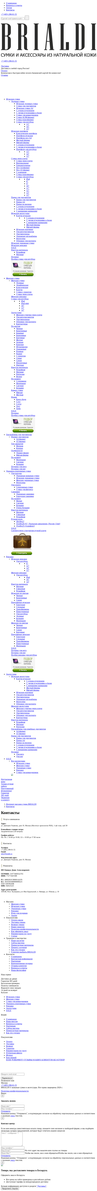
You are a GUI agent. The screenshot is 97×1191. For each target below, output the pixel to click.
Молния (19, 446)
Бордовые (20, 338)
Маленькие (21, 383)
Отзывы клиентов (19, 966)
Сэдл (18, 402)
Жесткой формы (23, 140)
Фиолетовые (21, 363)
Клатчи (19, 290)
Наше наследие (17, 940)
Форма (14, 397)
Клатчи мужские (23, 216)
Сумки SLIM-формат (25, 117)
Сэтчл (18, 404)
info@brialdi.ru (6, 854)
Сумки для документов (26, 106)
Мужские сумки (23, 763)
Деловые (20, 283)
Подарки (15, 257)
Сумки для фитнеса (24, 489)
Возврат (9, 1046)
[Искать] (27, 17)
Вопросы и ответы (14, 5)
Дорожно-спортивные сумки (18, 1004)
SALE (13, 248)
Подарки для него (19, 466)
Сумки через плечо (19, 158)
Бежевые (20, 333)
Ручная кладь (16, 519)
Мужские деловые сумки (27, 104)
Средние (20, 386)
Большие (20, 388)
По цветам (15, 326)
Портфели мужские (24, 136)
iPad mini (25, 303)
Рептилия (20, 374)
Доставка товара (18, 922)
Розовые (19, 351)
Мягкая (19, 392)
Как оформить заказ (19, 931)
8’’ (27, 181)
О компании (11, 3)
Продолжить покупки (10, 1189)
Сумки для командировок (27, 115)
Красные (20, 344)
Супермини (21, 381)
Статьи (14, 936)
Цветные (20, 365)
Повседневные (22, 611)
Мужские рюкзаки (19, 245)
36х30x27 (20, 521)
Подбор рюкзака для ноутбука (24, 655)
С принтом (21, 356)
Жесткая (19, 395)
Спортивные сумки (24, 487)
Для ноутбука (22, 561)
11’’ (27, 188)
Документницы (23, 234)
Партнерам (16, 961)
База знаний (11, 1057)
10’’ (27, 186)
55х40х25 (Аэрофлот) (25, 526)
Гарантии (10, 1048)
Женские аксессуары (20, 706)
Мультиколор (22, 347)
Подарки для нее (18, 469)
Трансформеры (22, 609)
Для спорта (16, 485)
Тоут (18, 406)
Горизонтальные (23, 165)
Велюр (19, 376)
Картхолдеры (22, 324)
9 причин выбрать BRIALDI (23, 952)
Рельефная (20, 252)
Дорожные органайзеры (26, 236)
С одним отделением (25, 110)
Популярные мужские (20, 602)
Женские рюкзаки (19, 296)
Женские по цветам (19, 623)
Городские (20, 605)
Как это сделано (18, 950)
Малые (19, 501)
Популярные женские (20, 634)
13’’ (27, 124)
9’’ (27, 184)
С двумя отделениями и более (29, 113)
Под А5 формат (23, 170)
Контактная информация (21, 959)
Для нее (19, 756)
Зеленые (19, 342)
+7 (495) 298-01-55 (9, 14)
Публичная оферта (14, 1053)
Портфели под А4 (24, 138)
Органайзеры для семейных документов (28, 729)
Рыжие (19, 354)
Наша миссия (12, 1021)
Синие (19, 360)
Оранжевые (21, 349)
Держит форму (22, 453)
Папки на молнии (24, 204)
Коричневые (21, 331)
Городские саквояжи (25, 496)
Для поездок (16, 473)
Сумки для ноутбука (25, 122)
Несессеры (20, 238)
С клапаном (21, 172)
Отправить (5, 1111)
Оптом (9, 8)
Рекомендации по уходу (21, 934)
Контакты (10, 10)
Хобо (18, 408)
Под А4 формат (23, 168)
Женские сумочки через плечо (29, 315)
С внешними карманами (26, 211)
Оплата (4, 71)
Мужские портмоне (24, 229)
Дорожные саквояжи (25, 494)
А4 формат (21, 439)
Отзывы (4, 75)
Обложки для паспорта (26, 241)
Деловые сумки (18, 101)
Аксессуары (16, 312)
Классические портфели (26, 133)
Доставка (5, 66)
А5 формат (21, 441)
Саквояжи (15, 492)
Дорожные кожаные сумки (27, 476)
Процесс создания (19, 947)
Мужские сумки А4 (24, 108)
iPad (28, 179)
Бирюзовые (21, 335)
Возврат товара (17, 924)
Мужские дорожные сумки (22, 243)
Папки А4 (20, 202)
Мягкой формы (22, 142)
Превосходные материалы (22, 945)
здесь (12, 1116)
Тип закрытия (17, 444)
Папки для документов (21, 197)
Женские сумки (18, 280)
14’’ (27, 126)
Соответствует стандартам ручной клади (28, 530)
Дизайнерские (22, 285)
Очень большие (23, 508)
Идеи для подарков (19, 913)
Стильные (20, 607)
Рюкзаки (20, 770)
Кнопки (19, 448)
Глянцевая (20, 514)
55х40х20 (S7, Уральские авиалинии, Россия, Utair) (38, 524)
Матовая (19, 254)
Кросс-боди (21, 399)
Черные (19, 328)
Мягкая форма (22, 455)
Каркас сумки (17, 390)
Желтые (19, 340)
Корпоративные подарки (22, 963)
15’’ (27, 129)
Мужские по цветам (19, 593)
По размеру (16, 379)
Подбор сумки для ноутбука (23, 259)
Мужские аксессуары (20, 213)
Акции (14, 915)
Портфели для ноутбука (26, 149)
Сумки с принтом (23, 292)
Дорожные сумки (23, 768)
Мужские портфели (19, 131)
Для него (20, 754)
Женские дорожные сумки (27, 480)
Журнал (9, 1055)
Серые (19, 358)
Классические (22, 287)
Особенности (17, 450)
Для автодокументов (25, 232)
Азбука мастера (17, 943)
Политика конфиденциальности (25, 929)
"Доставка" (41, 1186)
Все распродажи (18, 761)
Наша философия (18, 970)
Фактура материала (19, 250)
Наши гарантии (18, 927)
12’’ (27, 190)
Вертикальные (22, 163)
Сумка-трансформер (25, 120)
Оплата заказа (17, 920)
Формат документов (20, 437)
